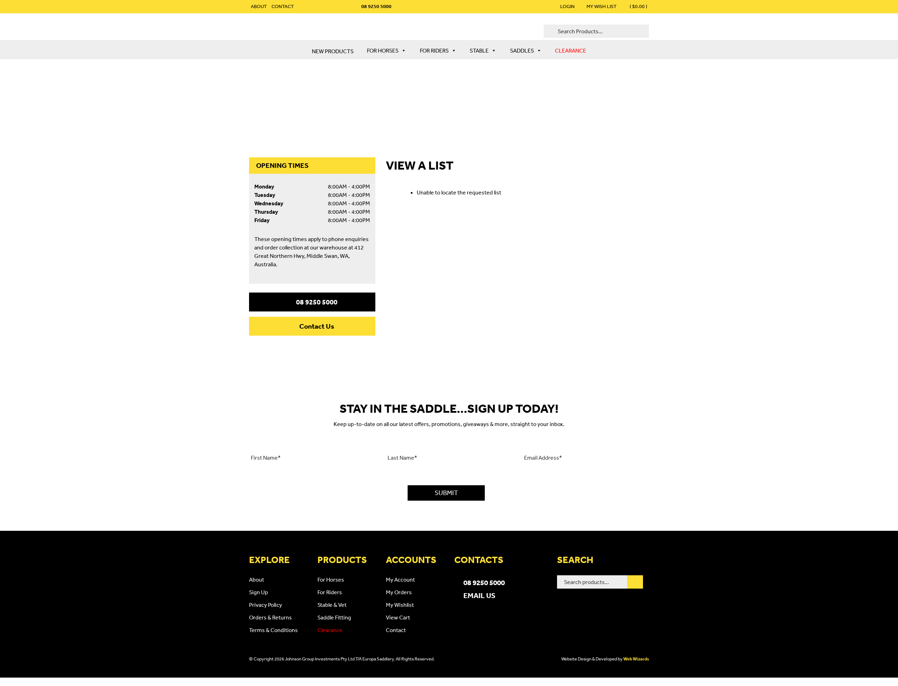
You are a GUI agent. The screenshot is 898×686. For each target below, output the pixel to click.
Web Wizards (636, 659)
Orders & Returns (270, 617)
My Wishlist (400, 604)
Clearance (570, 50)
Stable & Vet (332, 604)
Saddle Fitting (334, 617)
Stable (479, 50)
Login (567, 6)
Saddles (522, 50)
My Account (400, 579)
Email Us (479, 595)
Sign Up (258, 592)
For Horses (382, 50)
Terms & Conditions (273, 629)
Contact (283, 6)
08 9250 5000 (316, 302)
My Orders (399, 592)
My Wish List (602, 6)
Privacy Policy (265, 604)
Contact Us (316, 326)
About (259, 6)
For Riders (434, 50)
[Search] (635, 582)
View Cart (398, 617)
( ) (638, 6)
